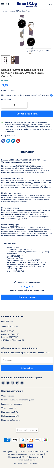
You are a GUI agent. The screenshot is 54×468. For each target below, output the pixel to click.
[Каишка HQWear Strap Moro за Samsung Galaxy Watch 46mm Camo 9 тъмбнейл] (5, 60)
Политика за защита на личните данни (17, 400)
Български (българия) (25, 430)
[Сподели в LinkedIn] (13, 141)
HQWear (5, 80)
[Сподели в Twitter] (8, 141)
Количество (6, 100)
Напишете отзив (27, 297)
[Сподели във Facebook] (3, 141)
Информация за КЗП (10, 416)
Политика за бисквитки (10, 420)
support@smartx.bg (9, 326)
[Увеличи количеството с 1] (24, 105)
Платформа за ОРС (9, 412)
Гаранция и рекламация (11, 404)
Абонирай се (27, 368)
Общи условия (7, 396)
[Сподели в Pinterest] (18, 141)
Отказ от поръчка (8, 408)
